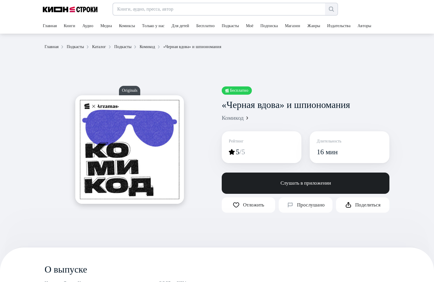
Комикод (233, 117)
